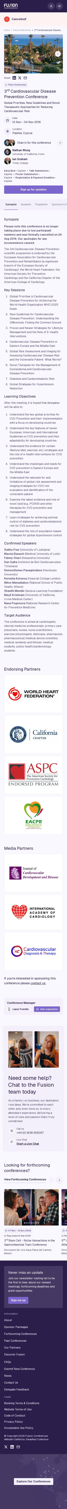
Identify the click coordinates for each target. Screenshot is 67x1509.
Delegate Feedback (16, 1389)
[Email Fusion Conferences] (18, 1447)
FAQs (7, 1362)
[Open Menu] (59, 6)
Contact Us (11, 1382)
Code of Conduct (14, 1415)
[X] (6, 1447)
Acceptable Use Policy (18, 1428)
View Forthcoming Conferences (25, 1179)
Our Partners (12, 1347)
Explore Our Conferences (34, 1481)
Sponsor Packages (16, 1327)
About (8, 1320)
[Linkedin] (12, 1447)
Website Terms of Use (18, 1409)
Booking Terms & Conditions (21, 1403)
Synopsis (11, 204)
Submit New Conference (19, 1369)
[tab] (29, 70)
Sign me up (18, 1300)
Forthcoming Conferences (20, 1334)
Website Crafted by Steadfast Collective (26, 1439)
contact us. (38, 983)
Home (7, 30)
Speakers (26, 204)
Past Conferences (22, 30)
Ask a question (49, 1009)
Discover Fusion (14, 1354)
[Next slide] (58, 54)
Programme (41, 204)
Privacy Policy (13, 1422)
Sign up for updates (33, 189)
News (8, 1376)
